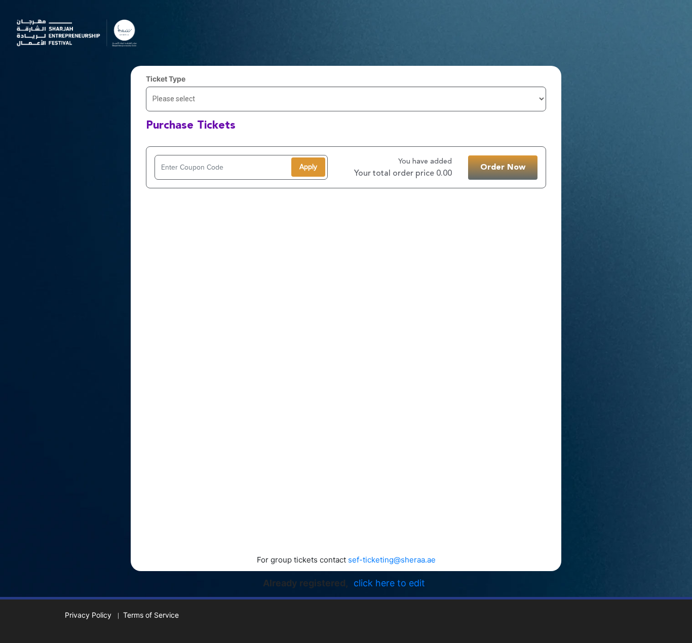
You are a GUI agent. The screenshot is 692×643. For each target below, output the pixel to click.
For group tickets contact (346, 560)
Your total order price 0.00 (403, 174)
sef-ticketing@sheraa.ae (392, 560)
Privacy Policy (88, 615)
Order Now (502, 168)
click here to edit (389, 583)
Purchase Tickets (191, 125)
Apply (308, 167)
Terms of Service (151, 615)
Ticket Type (165, 78)
